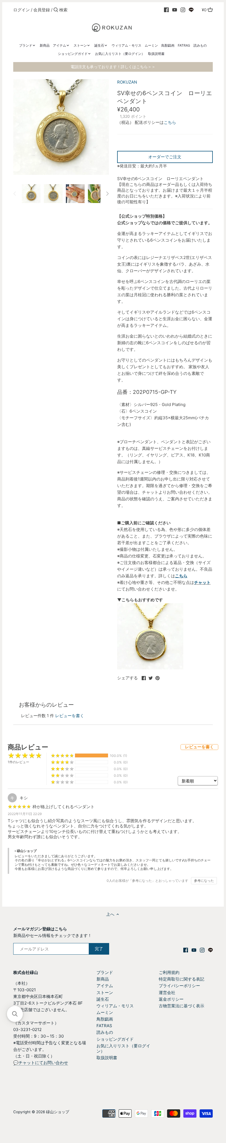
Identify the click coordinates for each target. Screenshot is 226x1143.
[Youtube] (174, 9)
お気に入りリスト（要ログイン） (123, 1048)
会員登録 (41, 9)
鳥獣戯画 (104, 1019)
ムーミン (104, 1012)
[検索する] (55, 10)
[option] (31, 193)
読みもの (104, 1032)
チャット (202, 582)
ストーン (104, 992)
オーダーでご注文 (164, 156)
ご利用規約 (169, 972)
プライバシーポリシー (179, 985)
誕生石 (102, 999)
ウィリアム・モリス (115, 1005)
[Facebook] (166, 9)
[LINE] (191, 9)
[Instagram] (183, 9)
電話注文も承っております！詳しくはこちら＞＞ (113, 67)
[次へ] (107, 194)
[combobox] (82, 9)
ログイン (21, 9)
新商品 (102, 979)
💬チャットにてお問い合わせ (40, 1062)
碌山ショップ (57, 1112)
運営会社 (167, 992)
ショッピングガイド (115, 1039)
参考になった (204, 880)
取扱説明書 (106, 1057)
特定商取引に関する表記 (181, 979)
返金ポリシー (171, 999)
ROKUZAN (127, 82)
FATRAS (104, 1025)
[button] (15, 1014)
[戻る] (15, 194)
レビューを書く (69, 715)
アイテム (104, 985)
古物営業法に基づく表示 (181, 1005)
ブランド (104, 972)
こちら (170, 122)
